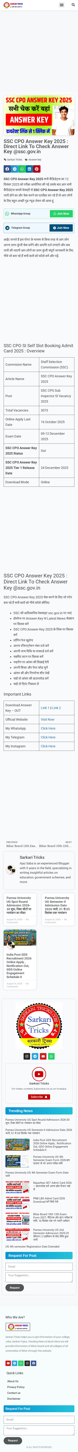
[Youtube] (43, 1056)
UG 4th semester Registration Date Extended (32, 1246)
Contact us (13, 1393)
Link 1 (45, 708)
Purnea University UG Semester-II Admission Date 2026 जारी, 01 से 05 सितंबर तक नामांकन (57, 905)
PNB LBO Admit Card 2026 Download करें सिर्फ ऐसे (49, 1200)
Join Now (63, 213)
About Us (13, 1381)
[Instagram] (27, 1056)
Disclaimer (13, 1398)
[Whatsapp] (51, 1056)
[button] (62, 5)
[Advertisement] (39, 51)
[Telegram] (35, 1056)
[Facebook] (33, 1363)
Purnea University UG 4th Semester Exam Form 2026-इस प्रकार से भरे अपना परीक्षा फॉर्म (51, 1160)
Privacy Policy (15, 1387)
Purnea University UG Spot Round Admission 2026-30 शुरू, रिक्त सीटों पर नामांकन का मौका (19, 905)
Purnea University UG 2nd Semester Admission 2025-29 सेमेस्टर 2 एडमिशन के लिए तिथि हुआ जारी (51, 1234)
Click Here (48, 728)
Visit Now (47, 719)
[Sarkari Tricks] (39, 1074)
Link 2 (56, 708)
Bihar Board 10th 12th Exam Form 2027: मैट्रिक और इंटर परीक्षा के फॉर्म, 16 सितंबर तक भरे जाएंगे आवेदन (52, 1217)
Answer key (34, 159)
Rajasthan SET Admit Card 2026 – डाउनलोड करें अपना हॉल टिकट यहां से (52, 1186)
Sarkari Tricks (39, 1083)
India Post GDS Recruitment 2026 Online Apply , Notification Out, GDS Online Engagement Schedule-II (19, 966)
